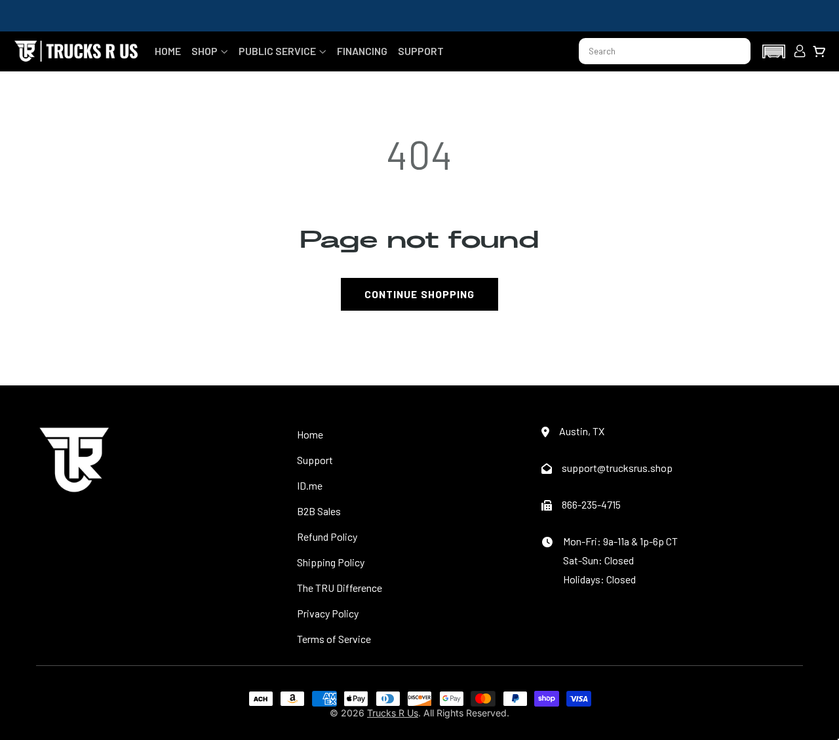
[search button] (735, 51)
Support (315, 460)
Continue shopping (419, 294)
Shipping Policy (330, 562)
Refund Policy (327, 536)
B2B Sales (319, 511)
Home (310, 434)
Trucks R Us (392, 712)
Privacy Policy (328, 613)
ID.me (309, 485)
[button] (209, 51)
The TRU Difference (339, 587)
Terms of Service (334, 639)
